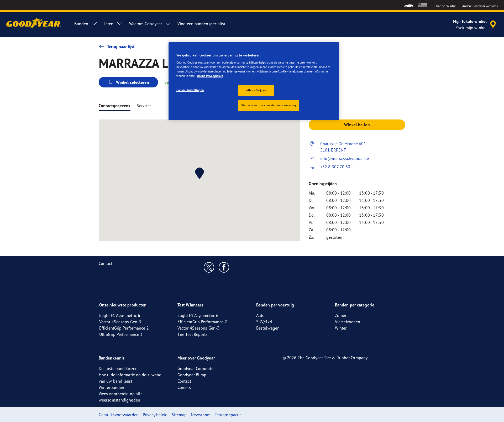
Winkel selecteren (132, 82)
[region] (254, 81)
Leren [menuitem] (109, 23)
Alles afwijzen (256, 90)
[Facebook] (224, 267)
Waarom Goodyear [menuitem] (145, 23)
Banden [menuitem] (81, 23)
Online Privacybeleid (210, 76)
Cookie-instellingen (190, 90)
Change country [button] (445, 6)
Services (144, 105)
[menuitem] (408, 5)
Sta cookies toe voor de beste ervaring (268, 105)
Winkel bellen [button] (357, 124)
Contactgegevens (114, 105)
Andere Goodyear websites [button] (480, 6)
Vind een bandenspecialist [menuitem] (201, 23)
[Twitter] (209, 267)
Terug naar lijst (121, 46)
